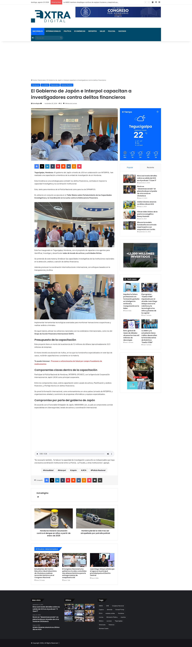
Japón (74, 470)
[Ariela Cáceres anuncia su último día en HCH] (129, 205)
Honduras (35, 85)
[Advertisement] (96, 60)
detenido (109, 609)
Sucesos (122, 31)
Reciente (150, 167)
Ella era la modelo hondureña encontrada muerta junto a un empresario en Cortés (146, 226)
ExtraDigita (36, 103)
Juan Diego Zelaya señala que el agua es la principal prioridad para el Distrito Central (102, 572)
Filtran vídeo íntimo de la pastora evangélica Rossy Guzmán (147, 214)
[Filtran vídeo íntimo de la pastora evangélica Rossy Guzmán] (129, 215)
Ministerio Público (112, 617)
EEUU (100, 613)
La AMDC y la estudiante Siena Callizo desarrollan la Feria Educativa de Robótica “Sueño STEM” (149, 336)
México (101, 621)
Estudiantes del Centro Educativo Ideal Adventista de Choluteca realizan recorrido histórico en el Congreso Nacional (45, 573)
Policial (111, 31)
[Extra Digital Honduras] (51, 16)
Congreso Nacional (118, 606)
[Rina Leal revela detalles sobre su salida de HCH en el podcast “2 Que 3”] (129, 179)
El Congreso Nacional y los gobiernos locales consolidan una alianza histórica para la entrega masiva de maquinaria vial (74, 573)
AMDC (101, 606)
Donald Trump (119, 609)
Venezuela (102, 625)
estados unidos (110, 613)
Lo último (45, 85)
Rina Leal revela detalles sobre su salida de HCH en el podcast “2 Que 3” (147, 178)
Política (67, 31)
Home (34, 80)
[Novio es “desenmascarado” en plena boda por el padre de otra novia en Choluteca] (129, 189)
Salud (102, 31)
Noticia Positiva (67, 85)
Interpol (62, 470)
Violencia (111, 625)
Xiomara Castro (103, 628)
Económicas (79, 31)
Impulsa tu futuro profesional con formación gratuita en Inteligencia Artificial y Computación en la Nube (131, 301)
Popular (130, 167)
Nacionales (38, 31)
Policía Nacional (98, 470)
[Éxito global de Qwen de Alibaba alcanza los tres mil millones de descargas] (131, 323)
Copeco (101, 609)
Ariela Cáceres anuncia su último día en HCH (146, 203)
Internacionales (53, 31)
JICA (84, 470)
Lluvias (101, 617)
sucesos (109, 621)
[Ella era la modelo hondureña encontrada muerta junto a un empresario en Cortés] (129, 225)
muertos (123, 617)
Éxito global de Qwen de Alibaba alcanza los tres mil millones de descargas (131, 335)
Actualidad (48, 470)
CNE (107, 606)
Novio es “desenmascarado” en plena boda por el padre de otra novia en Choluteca (147, 191)
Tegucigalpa (118, 621)
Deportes (92, 31)
